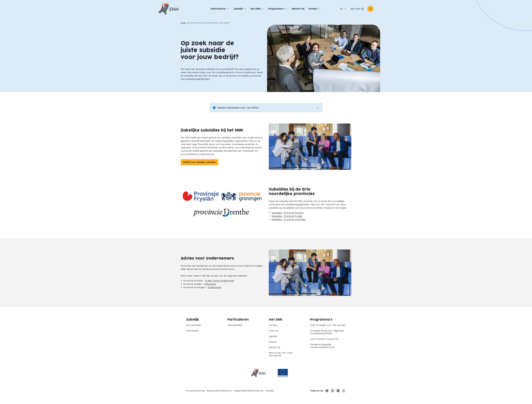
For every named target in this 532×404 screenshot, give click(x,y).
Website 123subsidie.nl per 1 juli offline (238, 107)
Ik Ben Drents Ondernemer (219, 280)
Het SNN (255, 8)
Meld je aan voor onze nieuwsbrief (281, 354)
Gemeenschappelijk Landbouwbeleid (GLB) (322, 346)
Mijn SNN (355, 8)
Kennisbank (192, 330)
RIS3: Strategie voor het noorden (328, 325)
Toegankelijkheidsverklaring (248, 390)
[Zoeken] (370, 9)
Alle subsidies (193, 325)
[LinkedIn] (338, 391)
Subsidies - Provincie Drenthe (288, 212)
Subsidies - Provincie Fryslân (287, 216)
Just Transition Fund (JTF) (324, 339)
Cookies (269, 390)
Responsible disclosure (219, 390)
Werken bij (298, 8)
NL (341, 8)
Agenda (273, 336)
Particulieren (218, 8)
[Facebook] (327, 391)
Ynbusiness (210, 284)
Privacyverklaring (195, 390)
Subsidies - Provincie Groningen (289, 219)
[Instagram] (332, 391)
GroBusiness (214, 287)
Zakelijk (238, 8)
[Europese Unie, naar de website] (283, 373)
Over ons (273, 330)
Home (183, 23)
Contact (313, 8)
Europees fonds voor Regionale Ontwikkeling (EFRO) (327, 332)
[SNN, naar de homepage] (168, 9)
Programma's (276, 8)
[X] (343, 391)
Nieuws (273, 341)
